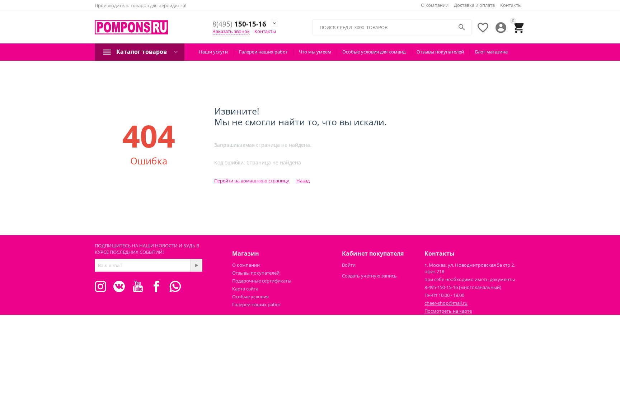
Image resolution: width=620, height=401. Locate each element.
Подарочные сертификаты (261, 281)
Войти (349, 265)
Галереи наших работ (263, 51)
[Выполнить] (196, 265)
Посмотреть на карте (448, 311)
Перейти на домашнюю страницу (251, 180)
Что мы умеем (315, 51)
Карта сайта (245, 288)
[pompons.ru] (131, 27)
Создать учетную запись (369, 275)
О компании (434, 5)
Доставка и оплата (474, 5)
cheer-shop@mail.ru (446, 303)
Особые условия (250, 296)
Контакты (511, 5)
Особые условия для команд (373, 51)
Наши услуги (213, 51)
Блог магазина (491, 51)
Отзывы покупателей (440, 51)
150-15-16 (239, 24)
